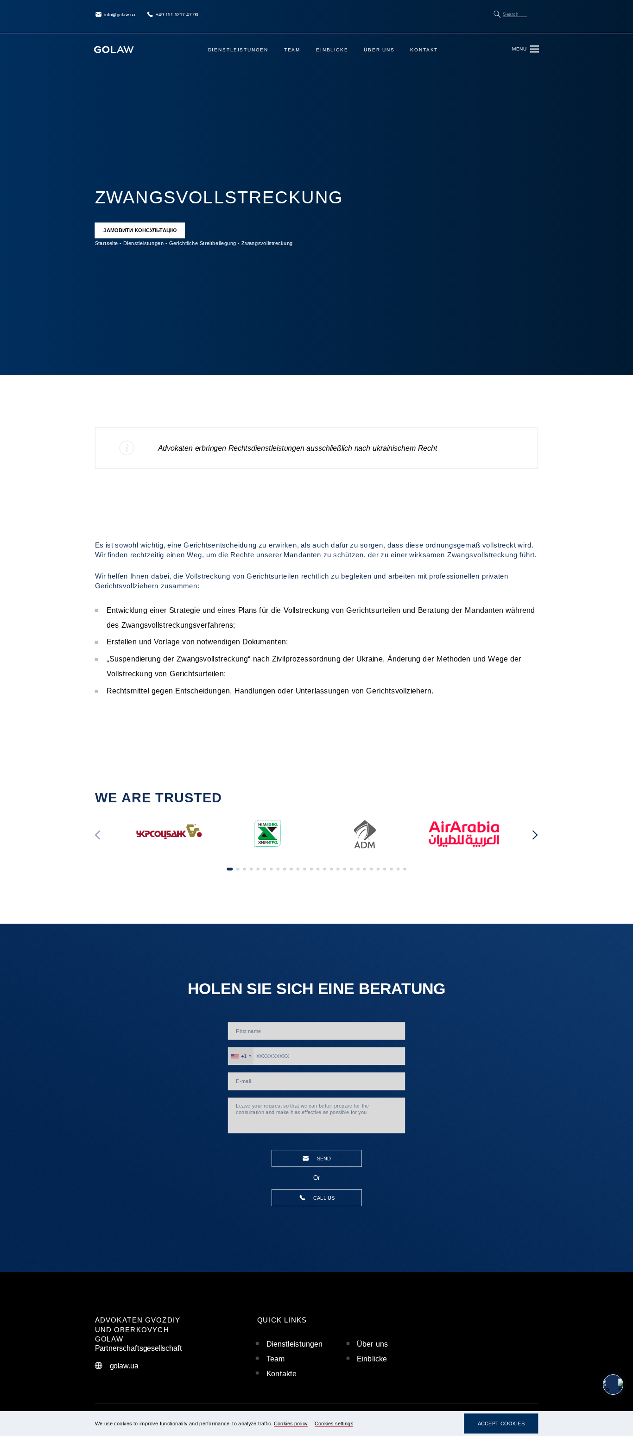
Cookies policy (291, 1424)
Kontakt (424, 49)
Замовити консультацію (140, 230)
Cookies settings (334, 1424)
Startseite (106, 243)
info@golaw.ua (119, 14)
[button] (98, 835)
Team (292, 49)
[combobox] (240, 1056)
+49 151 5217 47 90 (177, 14)
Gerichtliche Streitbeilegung (202, 243)
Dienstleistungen (238, 49)
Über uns (379, 49)
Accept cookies (501, 1424)
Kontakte (281, 1373)
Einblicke (332, 49)
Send (324, 1159)
